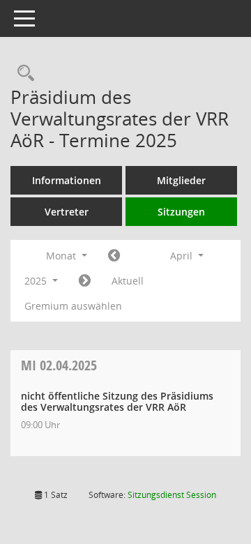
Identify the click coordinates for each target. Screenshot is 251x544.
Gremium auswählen (73, 305)
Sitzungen (181, 211)
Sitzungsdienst (172, 495)
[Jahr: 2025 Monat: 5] (84, 281)
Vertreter (67, 211)
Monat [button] (62, 255)
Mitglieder (181, 180)
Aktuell (128, 280)
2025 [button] (37, 280)
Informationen (66, 180)
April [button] (182, 255)
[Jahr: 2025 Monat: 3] (114, 256)
